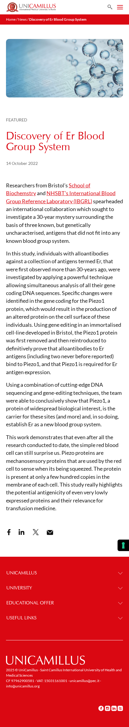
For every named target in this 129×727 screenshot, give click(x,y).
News (22, 19)
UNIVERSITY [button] (19, 588)
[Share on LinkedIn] (21, 532)
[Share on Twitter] (36, 532)
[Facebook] (101, 708)
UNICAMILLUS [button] (21, 573)
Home (11, 19)
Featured (16, 119)
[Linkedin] (114, 708)
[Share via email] (50, 532)
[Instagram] (107, 708)
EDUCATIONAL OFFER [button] (30, 603)
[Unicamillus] (31, 7)
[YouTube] (120, 708)
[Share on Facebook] (9, 532)
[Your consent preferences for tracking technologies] (123, 545)
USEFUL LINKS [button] (21, 618)
